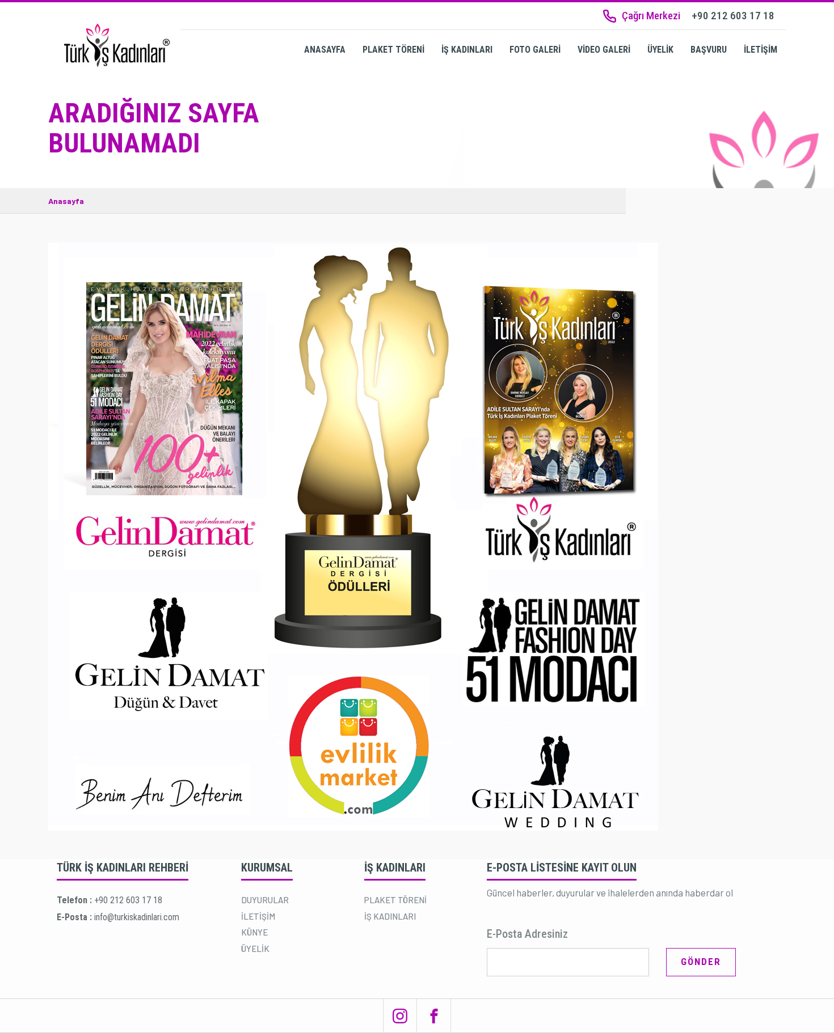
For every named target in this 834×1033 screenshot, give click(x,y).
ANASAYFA (325, 49)
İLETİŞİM (760, 49)
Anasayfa (66, 201)
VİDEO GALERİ (604, 49)
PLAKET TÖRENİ (393, 49)
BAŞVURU (708, 49)
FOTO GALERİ (535, 49)
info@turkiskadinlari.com (136, 917)
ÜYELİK (660, 49)
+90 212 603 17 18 (128, 900)
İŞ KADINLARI (466, 49)
